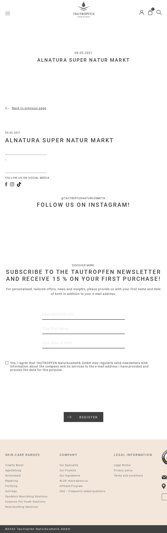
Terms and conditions (128, 475)
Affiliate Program (71, 486)
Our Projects (68, 470)
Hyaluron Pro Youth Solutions (25, 501)
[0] (150, 12)
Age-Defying (13, 470)
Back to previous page (29, 108)
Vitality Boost (14, 465)
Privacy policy (123, 470)
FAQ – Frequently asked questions (82, 491)
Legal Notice (122, 465)
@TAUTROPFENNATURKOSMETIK (83, 198)
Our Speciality (69, 465)
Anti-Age (11, 491)
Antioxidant (13, 475)
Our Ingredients (70, 475)
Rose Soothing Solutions (21, 506)
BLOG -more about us (74, 480)
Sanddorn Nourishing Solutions (26, 496)
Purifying (11, 486)
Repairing (11, 480)
